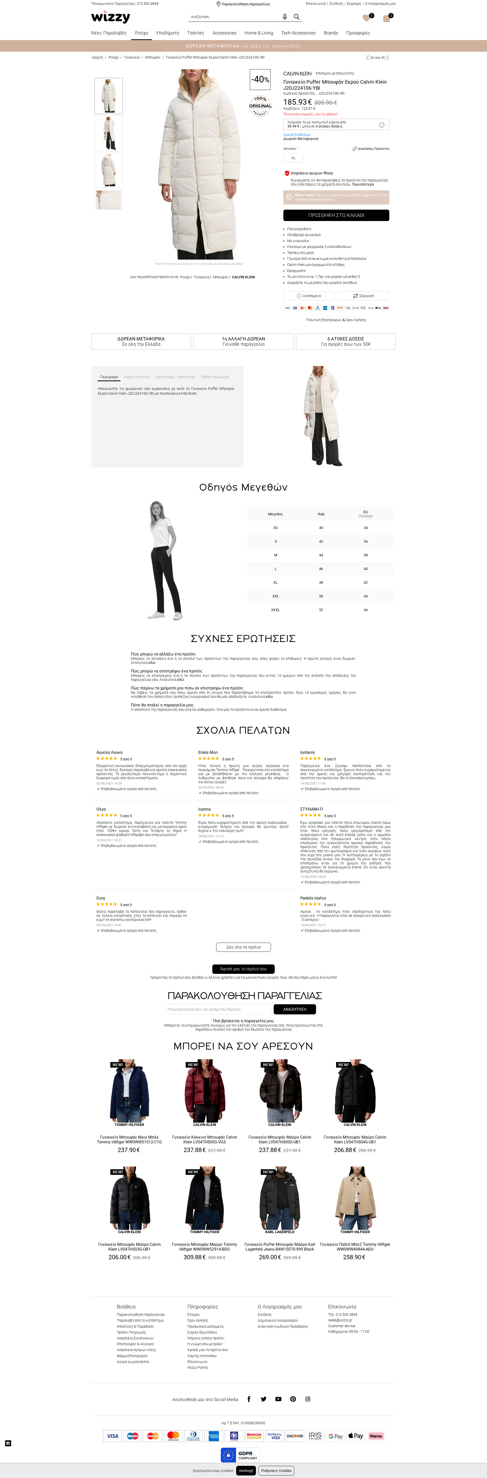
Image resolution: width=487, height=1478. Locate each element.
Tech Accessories (298, 32)
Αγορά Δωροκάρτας (133, 1362)
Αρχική (97, 57)
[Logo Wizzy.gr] (110, 16)
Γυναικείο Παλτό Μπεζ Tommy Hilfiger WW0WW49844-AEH (355, 1247)
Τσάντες (195, 32)
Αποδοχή (246, 1471)
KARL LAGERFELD (279, 1232)
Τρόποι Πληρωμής (131, 1332)
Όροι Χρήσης (356, 320)
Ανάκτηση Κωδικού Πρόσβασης (283, 1326)
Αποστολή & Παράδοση (135, 1326)
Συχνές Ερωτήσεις (202, 1332)
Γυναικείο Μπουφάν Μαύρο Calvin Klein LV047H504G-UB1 (355, 1139)
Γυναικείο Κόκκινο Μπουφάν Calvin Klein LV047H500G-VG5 (204, 1139)
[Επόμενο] (387, 57)
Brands (331, 32)
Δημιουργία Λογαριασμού (278, 1320)
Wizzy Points (197, 1367)
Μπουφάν (152, 57)
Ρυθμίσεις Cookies (276, 1471)
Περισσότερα (363, 184)
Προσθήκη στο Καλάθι (336, 215)
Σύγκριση (366, 296)
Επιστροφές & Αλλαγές (135, 1344)
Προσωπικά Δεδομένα (205, 1326)
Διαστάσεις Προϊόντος (373, 149)
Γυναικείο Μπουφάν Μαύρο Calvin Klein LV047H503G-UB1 (129, 1247)
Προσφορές (358, 32)
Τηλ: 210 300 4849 (342, 1314)
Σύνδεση (336, 4)
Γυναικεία (132, 57)
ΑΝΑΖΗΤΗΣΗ (294, 1009)
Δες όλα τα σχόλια (243, 947)
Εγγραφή (354, 4)
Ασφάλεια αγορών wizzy (136, 1350)
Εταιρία (193, 1314)
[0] (367, 18)
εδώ (151, 663)
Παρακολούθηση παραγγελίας (246, 4)
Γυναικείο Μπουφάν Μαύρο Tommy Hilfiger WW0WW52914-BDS (204, 1247)
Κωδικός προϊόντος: (299, 93)
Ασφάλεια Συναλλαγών (135, 1338)
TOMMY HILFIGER (129, 1125)
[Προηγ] (368, 57)
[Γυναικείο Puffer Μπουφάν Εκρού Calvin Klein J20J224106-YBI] (199, 164)
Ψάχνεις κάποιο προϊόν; (206, 1338)
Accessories (224, 32)
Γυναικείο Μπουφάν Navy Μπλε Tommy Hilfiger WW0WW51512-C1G (129, 1139)
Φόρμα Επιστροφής (132, 1356)
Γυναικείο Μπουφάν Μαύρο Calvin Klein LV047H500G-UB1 (280, 1139)
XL (293, 158)
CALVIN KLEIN (243, 277)
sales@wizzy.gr (340, 1320)
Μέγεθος (289, 149)
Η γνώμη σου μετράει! (204, 1344)
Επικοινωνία (316, 4)
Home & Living (259, 32)
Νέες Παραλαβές (109, 32)
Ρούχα (141, 32)
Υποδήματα (167, 32)
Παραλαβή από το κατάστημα (140, 1320)
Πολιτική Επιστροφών (324, 320)
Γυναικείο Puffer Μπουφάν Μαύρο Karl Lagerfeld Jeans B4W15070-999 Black (280, 1247)
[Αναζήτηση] (297, 17)
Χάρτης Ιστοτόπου (202, 1356)
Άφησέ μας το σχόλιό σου (243, 968)
